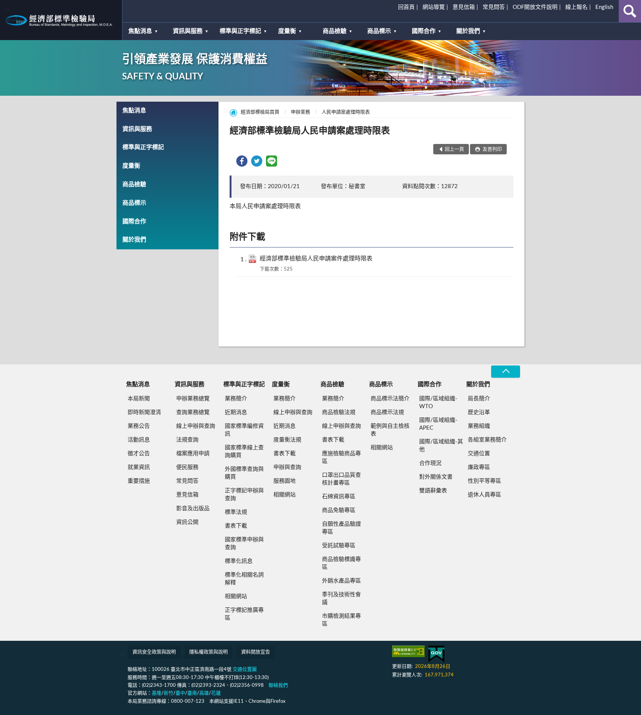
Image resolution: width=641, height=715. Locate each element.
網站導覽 (434, 7)
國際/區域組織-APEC (438, 424)
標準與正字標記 (240, 31)
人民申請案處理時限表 (346, 112)
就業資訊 (139, 467)
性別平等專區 (484, 481)
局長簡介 (479, 398)
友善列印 (491, 149)
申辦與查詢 (287, 467)
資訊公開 (187, 522)
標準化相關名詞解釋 (244, 579)
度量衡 (287, 31)
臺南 (192, 693)
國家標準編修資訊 (244, 430)
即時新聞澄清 (144, 412)
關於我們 (468, 31)
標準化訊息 (239, 561)
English (604, 7)
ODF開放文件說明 (535, 7)
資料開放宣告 (255, 652)
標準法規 (236, 512)
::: (7, 9)
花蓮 (216, 693)
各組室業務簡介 (487, 440)
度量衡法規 (287, 440)
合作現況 (430, 463)
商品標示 (379, 31)
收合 (505, 371)
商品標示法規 (387, 412)
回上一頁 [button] (454, 149)
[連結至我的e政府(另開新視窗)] (436, 654)
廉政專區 (479, 467)
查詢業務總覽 (193, 412)
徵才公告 (139, 453)
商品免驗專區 (338, 510)
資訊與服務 (188, 31)
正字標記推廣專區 (244, 614)
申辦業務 (300, 112)
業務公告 (139, 426)
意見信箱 (464, 7)
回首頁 (406, 7)
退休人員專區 (484, 495)
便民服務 (187, 467)
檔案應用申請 (193, 453)
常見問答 (494, 7)
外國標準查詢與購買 (244, 473)
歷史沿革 (479, 412)
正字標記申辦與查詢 (244, 494)
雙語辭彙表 (433, 490)
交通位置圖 (245, 669)
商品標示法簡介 (390, 398)
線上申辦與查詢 (195, 426)
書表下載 (236, 526)
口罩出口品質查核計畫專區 (341, 479)
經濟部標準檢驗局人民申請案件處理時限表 (316, 259)
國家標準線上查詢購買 (244, 451)
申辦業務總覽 (193, 398)
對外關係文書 (436, 477)
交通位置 (479, 453)
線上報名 (576, 7)
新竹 (168, 693)
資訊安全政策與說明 (154, 652)
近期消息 (236, 412)
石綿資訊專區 (338, 496)
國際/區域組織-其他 (441, 445)
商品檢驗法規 (338, 412)
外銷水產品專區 (341, 581)
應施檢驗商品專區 (341, 457)
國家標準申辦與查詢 (244, 543)
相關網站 (236, 596)
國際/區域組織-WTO (438, 402)
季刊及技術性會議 (341, 598)
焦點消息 (140, 31)
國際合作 (423, 31)
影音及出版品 (193, 508)
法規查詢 (187, 440)
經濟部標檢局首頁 (260, 112)
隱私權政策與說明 (208, 652)
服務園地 (284, 481)
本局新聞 (139, 398)
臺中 (180, 693)
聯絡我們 (278, 685)
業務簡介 (236, 398)
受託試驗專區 (338, 545)
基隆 (156, 693)
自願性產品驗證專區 (341, 528)
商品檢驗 (334, 31)
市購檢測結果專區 (341, 620)
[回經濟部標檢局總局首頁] (61, 20)
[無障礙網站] (408, 651)
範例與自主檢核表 (390, 430)
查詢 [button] (630, 11)
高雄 (204, 693)
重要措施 (139, 481)
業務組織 (479, 426)
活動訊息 (139, 440)
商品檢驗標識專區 (341, 563)
